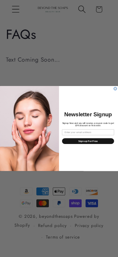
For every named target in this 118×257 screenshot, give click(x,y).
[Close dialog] (115, 88)
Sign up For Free (88, 141)
